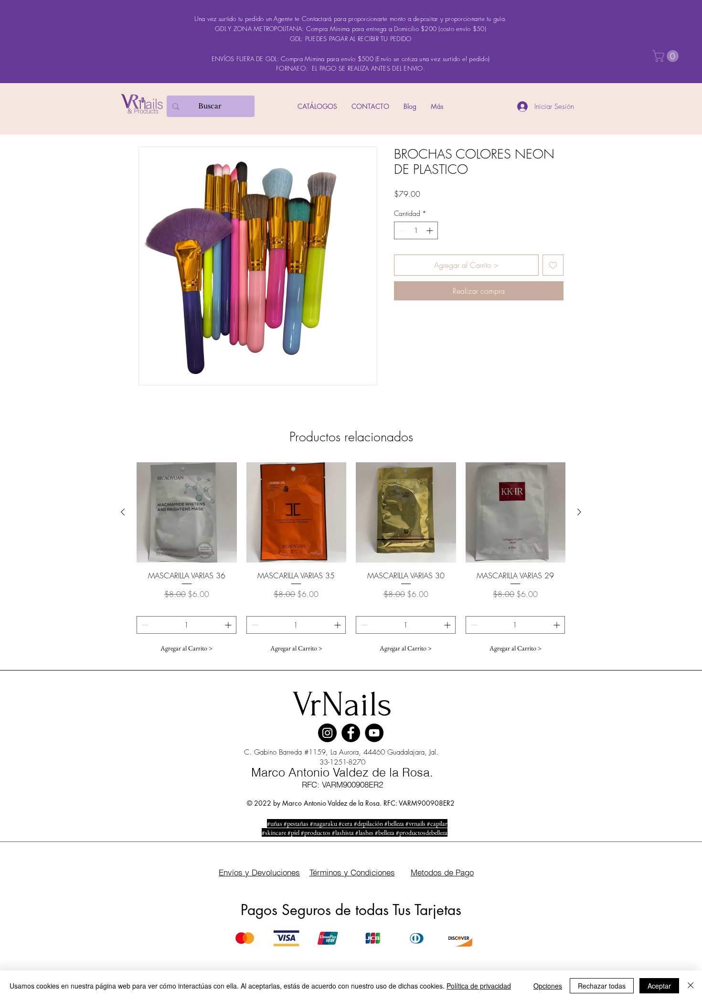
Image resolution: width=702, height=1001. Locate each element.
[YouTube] (374, 733)
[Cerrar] (690, 985)
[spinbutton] (416, 230)
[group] (351, 560)
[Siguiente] (579, 512)
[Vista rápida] (187, 512)
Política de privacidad (479, 985)
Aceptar (659, 985)
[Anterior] (122, 512)
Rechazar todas (602, 985)
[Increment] (430, 230)
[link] (666, 56)
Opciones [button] (547, 985)
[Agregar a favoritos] (553, 265)
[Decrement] (401, 230)
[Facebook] (350, 733)
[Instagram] (327, 733)
